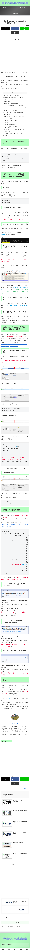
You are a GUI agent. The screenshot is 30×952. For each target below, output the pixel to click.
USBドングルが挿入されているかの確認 (14, 105)
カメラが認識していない (11, 118)
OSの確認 (7, 101)
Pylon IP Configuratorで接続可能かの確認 (14, 116)
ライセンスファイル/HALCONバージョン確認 (15, 107)
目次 (13, 93)
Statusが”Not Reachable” (12, 120)
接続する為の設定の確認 (9, 124)
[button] (15, 32)
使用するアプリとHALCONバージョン (13, 110)
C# (3, 741)
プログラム (9, 741)
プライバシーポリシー (7, 944)
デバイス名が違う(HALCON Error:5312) (14, 133)
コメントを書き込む (15, 922)
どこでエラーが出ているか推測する (12, 95)
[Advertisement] (15, 55)
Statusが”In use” (9, 122)
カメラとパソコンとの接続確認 (12, 103)
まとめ (5, 135)
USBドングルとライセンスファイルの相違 (14, 109)
